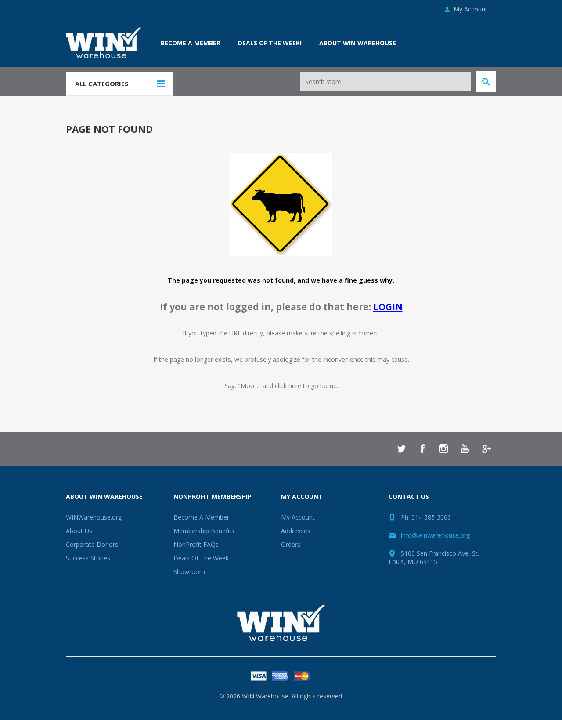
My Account (470, 9)
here (294, 386)
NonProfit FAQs (196, 544)
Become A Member (201, 517)
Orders (290, 544)
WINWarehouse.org (94, 517)
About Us (79, 531)
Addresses (295, 531)
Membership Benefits (203, 531)
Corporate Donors (92, 544)
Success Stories (88, 558)
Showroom (189, 571)
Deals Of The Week (201, 558)
